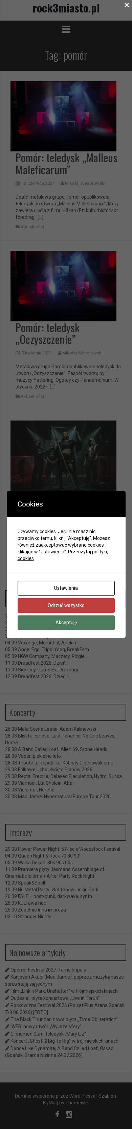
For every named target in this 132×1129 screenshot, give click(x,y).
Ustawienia (66, 588)
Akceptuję (66, 622)
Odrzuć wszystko (66, 605)
